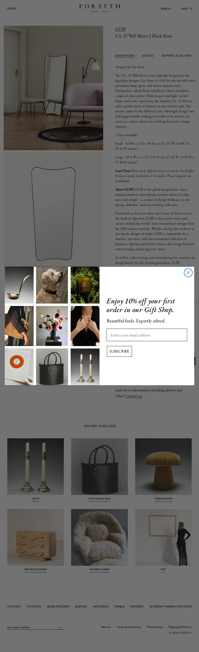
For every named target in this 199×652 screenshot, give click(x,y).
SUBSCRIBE (119, 351)
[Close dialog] (188, 273)
